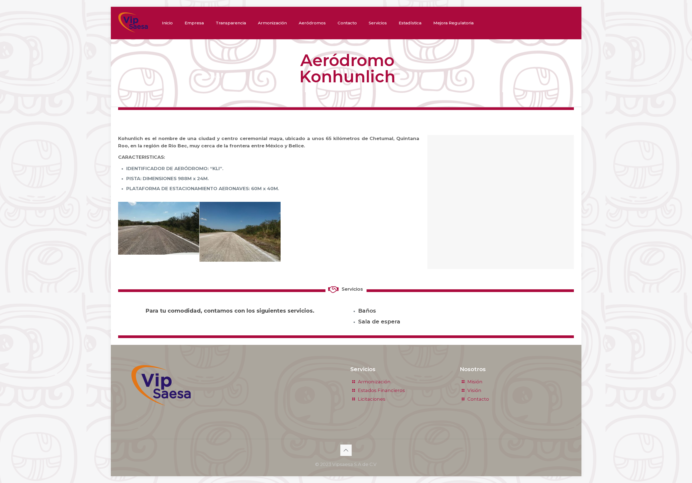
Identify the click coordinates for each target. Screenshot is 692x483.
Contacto (478, 399)
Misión (475, 381)
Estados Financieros (381, 390)
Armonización (374, 381)
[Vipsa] (133, 22)
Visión (474, 390)
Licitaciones (371, 399)
